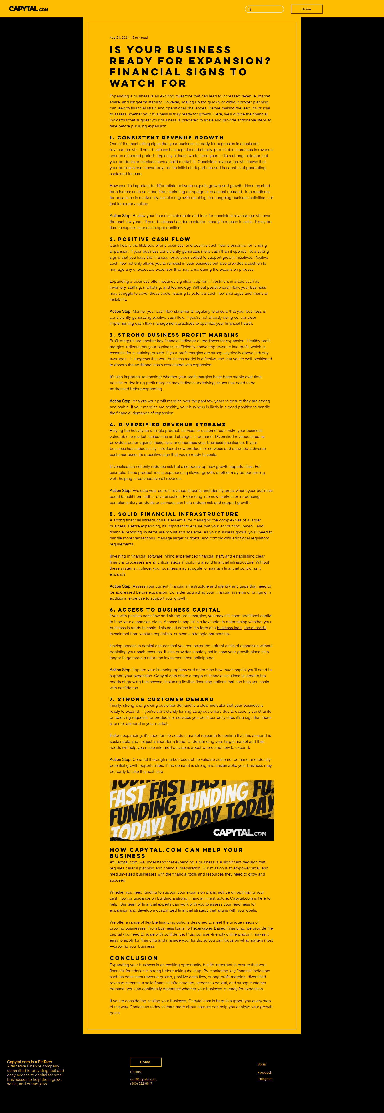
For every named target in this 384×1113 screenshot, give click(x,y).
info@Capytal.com (143, 1079)
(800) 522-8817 (141, 1083)
